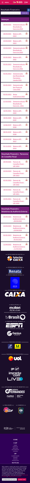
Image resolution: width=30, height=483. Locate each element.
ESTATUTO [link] (15, 446)
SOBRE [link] (15, 445)
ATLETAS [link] (15, 458)
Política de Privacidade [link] (14, 476)
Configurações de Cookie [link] (9, 479)
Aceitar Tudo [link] (22, 479)
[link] (17, 2)
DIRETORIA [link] (15, 448)
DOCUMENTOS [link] (15, 449)
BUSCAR (24, 13)
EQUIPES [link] (15, 457)
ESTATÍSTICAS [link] (15, 460)
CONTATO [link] (15, 451)
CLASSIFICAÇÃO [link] (15, 456)
